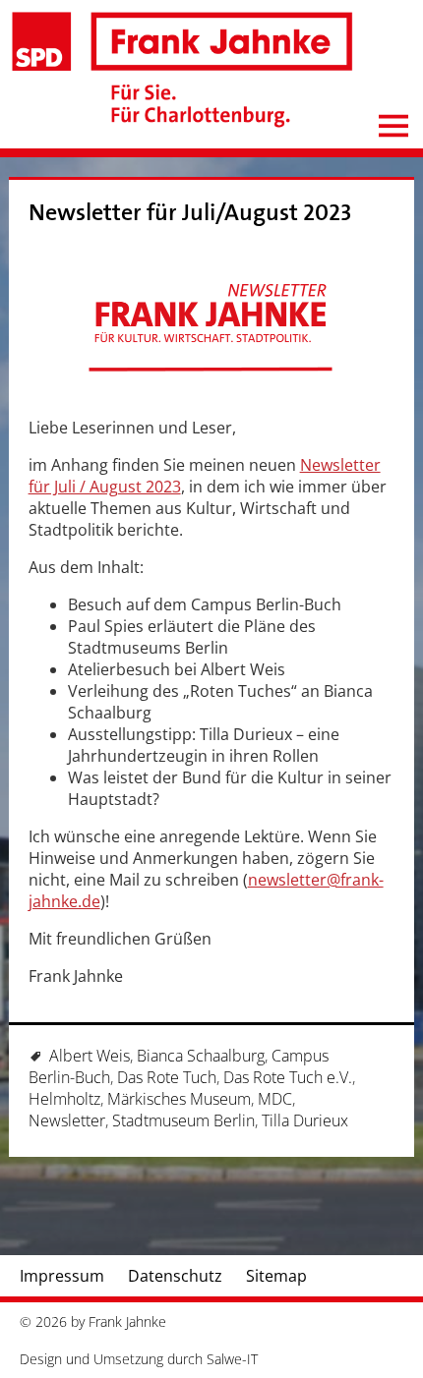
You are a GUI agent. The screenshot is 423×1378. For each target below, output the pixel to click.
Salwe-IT (232, 1358)
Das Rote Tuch (166, 1077)
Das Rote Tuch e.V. (287, 1077)
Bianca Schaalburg (201, 1055)
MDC (275, 1099)
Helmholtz (64, 1099)
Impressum (62, 1276)
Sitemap (276, 1276)
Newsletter (67, 1120)
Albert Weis (89, 1055)
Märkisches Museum (179, 1099)
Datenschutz (175, 1276)
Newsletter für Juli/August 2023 (190, 213)
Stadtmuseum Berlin (183, 1120)
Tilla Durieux (305, 1120)
